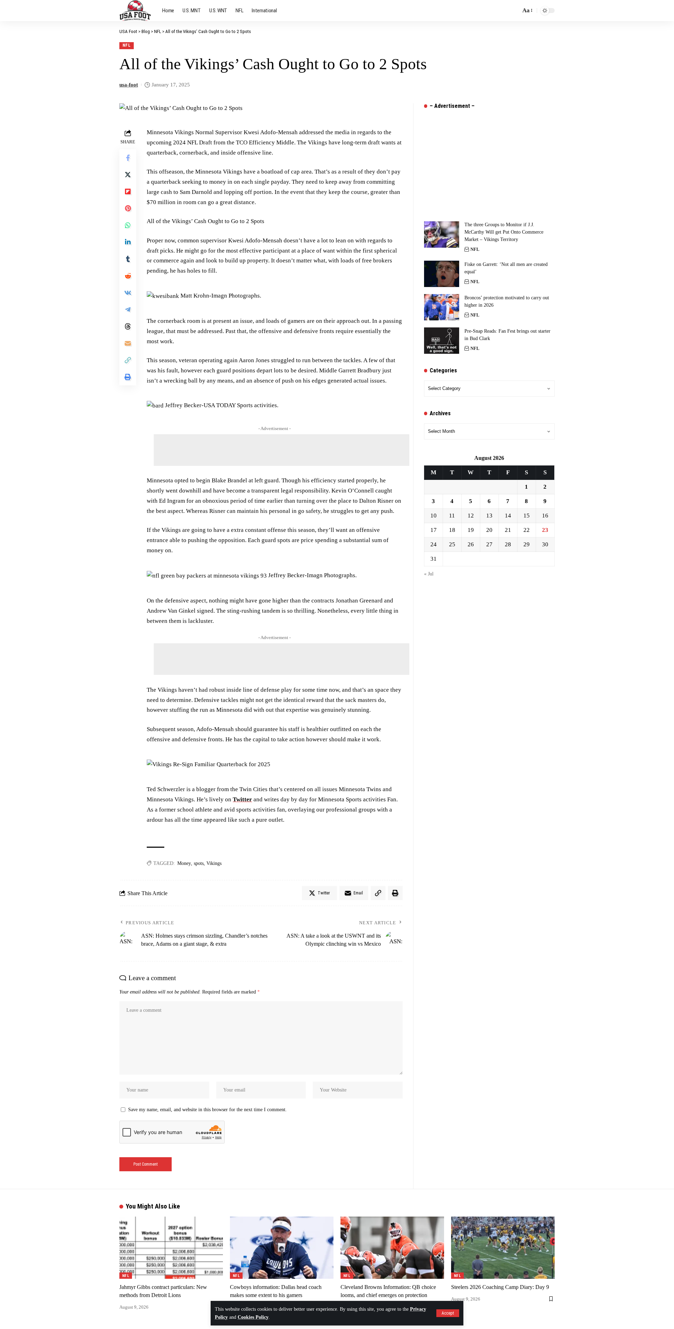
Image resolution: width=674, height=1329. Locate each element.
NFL (127, 45)
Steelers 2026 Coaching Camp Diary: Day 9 (500, 1287)
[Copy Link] (127, 360)
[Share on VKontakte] (127, 293)
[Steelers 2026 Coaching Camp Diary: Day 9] (503, 1248)
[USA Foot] (135, 10)
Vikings (214, 863)
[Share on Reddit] (127, 276)
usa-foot (128, 84)
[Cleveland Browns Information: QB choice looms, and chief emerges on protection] (392, 1248)
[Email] (127, 343)
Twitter (242, 799)
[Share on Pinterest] (127, 208)
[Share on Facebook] (127, 158)
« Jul (429, 574)
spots (199, 863)
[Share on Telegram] (127, 309)
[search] (513, 10)
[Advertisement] (281, 450)
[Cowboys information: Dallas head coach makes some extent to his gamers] (281, 1248)
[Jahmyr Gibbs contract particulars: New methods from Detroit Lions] (171, 1248)
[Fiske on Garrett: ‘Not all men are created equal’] (441, 274)
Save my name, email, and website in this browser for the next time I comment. (207, 1109)
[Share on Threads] (127, 326)
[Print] (127, 377)
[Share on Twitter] (127, 175)
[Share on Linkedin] (127, 242)
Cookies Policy (253, 1317)
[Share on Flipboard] (127, 191)
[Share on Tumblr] (127, 259)
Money (184, 863)
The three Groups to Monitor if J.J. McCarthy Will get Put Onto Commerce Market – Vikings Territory (503, 232)
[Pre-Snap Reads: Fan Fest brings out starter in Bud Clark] (441, 340)
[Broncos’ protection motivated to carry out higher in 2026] (441, 307)
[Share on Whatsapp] (127, 225)
